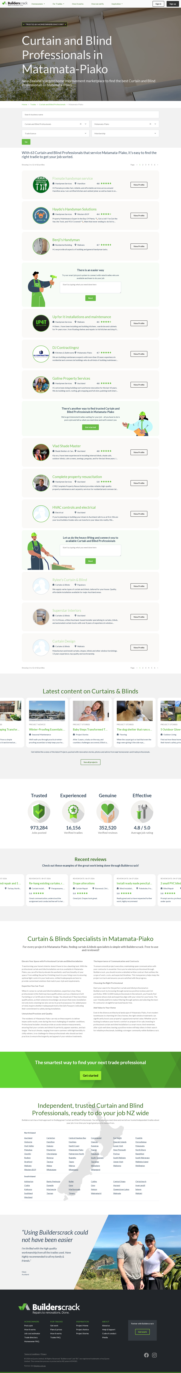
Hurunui (116, 1185)
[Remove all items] (80, 124)
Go (26, 142)
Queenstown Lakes (121, 1189)
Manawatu (140, 1146)
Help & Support (108, 1329)
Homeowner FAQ (31, 1341)
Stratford (28, 1161)
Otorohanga (52, 1154)
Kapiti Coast (74, 1146)
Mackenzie (51, 1189)
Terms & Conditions (32, 1354)
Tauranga (95, 1161)
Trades (33, 104)
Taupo (71, 1161)
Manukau (28, 1150)
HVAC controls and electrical (74, 507)
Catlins (94, 1181)
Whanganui (73, 1169)
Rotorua (50, 1157)
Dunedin (50, 1185)
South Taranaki (97, 1157)
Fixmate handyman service (72, 178)
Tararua (50, 1161)
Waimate (117, 1193)
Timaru (72, 1193)
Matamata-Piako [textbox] (101, 124)
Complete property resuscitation (77, 477)
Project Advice (82, 1329)
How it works (77, 4)
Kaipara (50, 1146)
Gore (71, 1185)
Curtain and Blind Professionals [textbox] (38, 124)
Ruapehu (72, 1157)
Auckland (28, 1138)
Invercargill (140, 1185)
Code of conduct (109, 1333)
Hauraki (94, 1142)
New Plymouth (119, 1150)
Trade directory (31, 1337)
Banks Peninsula (53, 1181)
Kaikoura (28, 1189)
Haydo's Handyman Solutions (74, 209)
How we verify (97, 4)
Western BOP (30, 1169)
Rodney (27, 1157)
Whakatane (51, 1169)
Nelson (94, 1189)
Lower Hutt (118, 1146)
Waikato (28, 1165)
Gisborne (28, 1142)
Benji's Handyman (66, 240)
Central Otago (119, 1181)
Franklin (138, 1138)
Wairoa (72, 1165)
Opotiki (27, 1154)
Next (90, 298)
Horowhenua (140, 1142)
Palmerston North (76, 1154)
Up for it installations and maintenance (81, 317)
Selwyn (138, 1189)
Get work (54, 1325)
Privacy (44, 1354)
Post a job (28, 1325)
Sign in (158, 4)
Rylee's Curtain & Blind (69, 580)
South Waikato (119, 1157)
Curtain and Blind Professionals (52, 104)
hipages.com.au (40, 1366)
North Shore (140, 1150)
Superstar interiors (66, 610)
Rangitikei (139, 1154)
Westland (28, 1197)
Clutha (27, 1185)
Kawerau (95, 1146)
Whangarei (95, 1169)
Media (105, 1337)
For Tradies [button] (58, 4)
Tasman (50, 1193)
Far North (117, 1138)
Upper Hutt (118, 1161)
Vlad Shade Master (66, 446)
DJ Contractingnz (65, 347)
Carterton (51, 1138)
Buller (71, 1181)
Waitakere (95, 1165)
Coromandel (96, 1138)
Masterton (51, 1150)
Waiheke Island (141, 1161)
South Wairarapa (142, 1157)
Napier (94, 1150)
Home (24, 104)
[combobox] (56, 124)
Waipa (49, 1165)
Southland (28, 1193)
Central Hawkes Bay (77, 1138)
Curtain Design (63, 641)
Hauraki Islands (119, 1142)
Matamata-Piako (76, 1150)
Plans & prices (56, 1329)
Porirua (116, 1154)
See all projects (91, 762)
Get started (90, 427)
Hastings (72, 1142)
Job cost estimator (32, 1333)
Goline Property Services (71, 378)
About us (106, 1325)
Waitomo (117, 1165)
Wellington (140, 1165)
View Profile (138, 185)
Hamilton (51, 1142)
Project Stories (82, 1333)
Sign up (173, 4)
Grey (93, 1185)
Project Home (82, 1325)
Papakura (95, 1154)
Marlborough (74, 1189)
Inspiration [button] (116, 4)
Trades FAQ (55, 1337)
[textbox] (53, 133)
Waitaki (138, 1193)
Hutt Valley (29, 1146)
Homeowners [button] (37, 4)
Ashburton (28, 1181)
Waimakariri (96, 1193)
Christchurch (140, 1181)
